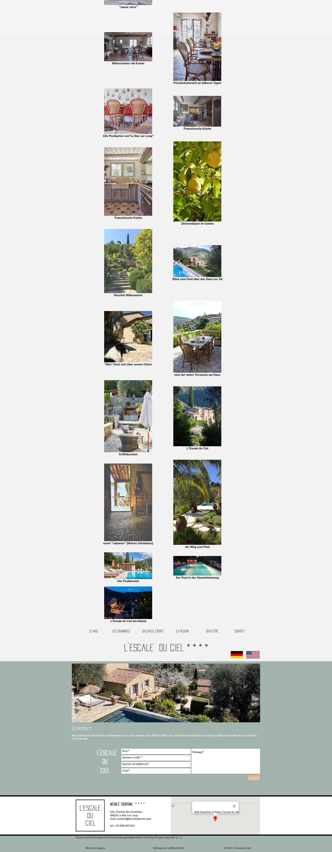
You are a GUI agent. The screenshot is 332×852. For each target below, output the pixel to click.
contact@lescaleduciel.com (134, 818)
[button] (237, 848)
